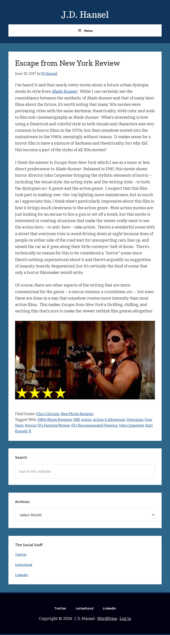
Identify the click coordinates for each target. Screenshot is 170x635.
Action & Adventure (109, 420)
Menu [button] (88, 30)
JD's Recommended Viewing (94, 425)
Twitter (21, 554)
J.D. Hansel (85, 14)
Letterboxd (23, 564)
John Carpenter (131, 425)
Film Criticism (48, 414)
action (86, 420)
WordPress (107, 618)
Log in (125, 618)
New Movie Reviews (77, 414)
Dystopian (135, 420)
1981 (76, 420)
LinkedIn (21, 575)
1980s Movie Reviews (54, 420)
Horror (30, 425)
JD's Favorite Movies (53, 425)
